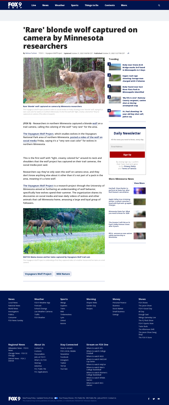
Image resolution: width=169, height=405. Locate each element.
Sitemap (37, 363)
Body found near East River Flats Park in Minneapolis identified (133, 89)
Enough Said (143, 314)
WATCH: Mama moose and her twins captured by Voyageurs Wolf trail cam (56, 257)
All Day (141, 311)
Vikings (63, 302)
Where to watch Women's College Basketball (96, 373)
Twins (62, 308)
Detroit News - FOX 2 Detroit (16, 359)
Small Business (119, 311)
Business (116, 305)
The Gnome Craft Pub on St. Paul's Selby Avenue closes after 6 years (119, 224)
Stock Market (118, 308)
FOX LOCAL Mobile (68, 351)
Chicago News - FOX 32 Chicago (17, 354)
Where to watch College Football (96, 352)
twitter (154, 399)
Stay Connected (69, 344)
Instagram (64, 360)
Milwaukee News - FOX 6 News (18, 349)
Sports (64, 299)
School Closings (40, 308)
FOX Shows (143, 302)
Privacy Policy (130, 166)
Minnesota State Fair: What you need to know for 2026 (119, 212)
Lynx (62, 317)
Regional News (16, 344)
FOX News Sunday (15, 320)
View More (139, 183)
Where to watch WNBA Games (95, 379)
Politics (11, 314)
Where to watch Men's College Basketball (95, 368)
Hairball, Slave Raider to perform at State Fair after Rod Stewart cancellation (119, 190)
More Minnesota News (121, 178)
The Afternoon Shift (146, 329)
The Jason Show (145, 305)
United (63, 320)
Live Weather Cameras (43, 311)
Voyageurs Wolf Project (54, 53)
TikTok (63, 366)
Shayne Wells (91, 302)
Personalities (39, 354)
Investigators (13, 311)
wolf (95, 123)
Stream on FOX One (97, 344)
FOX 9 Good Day (145, 308)
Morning (91, 299)
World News (13, 308)
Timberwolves (66, 314)
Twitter (63, 363)
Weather (39, 299)
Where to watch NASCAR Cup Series (96, 360)
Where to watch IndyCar (96, 364)
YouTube (64, 369)
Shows (142, 299)
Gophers (63, 305)
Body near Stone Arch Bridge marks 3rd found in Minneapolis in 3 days (134, 67)
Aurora (63, 323)
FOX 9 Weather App (42, 302)
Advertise (38, 366)
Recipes (89, 308)
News (11, 299)
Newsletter (64, 354)
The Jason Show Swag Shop (147, 333)
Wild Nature (63, 273)
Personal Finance (119, 302)
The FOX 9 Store (145, 337)
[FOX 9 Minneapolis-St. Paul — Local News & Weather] (16, 5)
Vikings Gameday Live (147, 317)
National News (14, 305)
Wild (62, 311)
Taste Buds (143, 326)
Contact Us (38, 348)
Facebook (64, 357)
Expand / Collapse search (159, 5)
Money (116, 299)
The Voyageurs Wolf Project (38, 133)
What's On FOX (40, 360)
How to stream (66, 348)
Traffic (37, 314)
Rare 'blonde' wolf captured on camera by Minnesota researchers (52, 106)
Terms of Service (129, 168)
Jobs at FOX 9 (39, 357)
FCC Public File (40, 369)
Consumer (12, 317)
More (124, 5)
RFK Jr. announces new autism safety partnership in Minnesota (120, 235)
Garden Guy (91, 305)
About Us (39, 344)
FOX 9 (41, 53)
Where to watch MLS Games (94, 384)
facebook (149, 399)
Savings (116, 314)
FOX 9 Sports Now (146, 323)
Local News (13, 302)
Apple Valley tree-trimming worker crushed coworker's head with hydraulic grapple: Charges (120, 202)
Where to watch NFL (94, 348)
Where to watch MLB (95, 356)
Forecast (37, 305)
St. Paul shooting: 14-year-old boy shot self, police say (133, 114)
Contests (38, 351)
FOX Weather (39, 317)
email (159, 399)
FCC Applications (41, 372)
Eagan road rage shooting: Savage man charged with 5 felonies (134, 78)
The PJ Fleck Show (146, 320)
